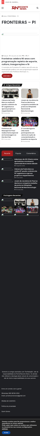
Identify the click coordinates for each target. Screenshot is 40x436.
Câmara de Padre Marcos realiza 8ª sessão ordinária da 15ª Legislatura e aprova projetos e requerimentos (9, 105)
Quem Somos (6, 411)
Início (5, 16)
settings (5, 429)
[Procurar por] (37, 8)
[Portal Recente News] (20, 8)
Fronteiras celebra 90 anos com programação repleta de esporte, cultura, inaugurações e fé (19, 61)
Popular (18, 153)
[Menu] (3, 8)
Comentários (31, 153)
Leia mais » (7, 76)
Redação (5, 56)
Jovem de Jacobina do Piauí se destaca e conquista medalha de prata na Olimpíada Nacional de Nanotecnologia (29, 105)
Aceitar (6, 432)
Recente (7, 153)
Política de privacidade (9, 406)
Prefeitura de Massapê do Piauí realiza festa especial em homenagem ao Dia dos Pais (10, 133)
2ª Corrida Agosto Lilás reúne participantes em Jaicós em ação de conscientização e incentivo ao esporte (29, 134)
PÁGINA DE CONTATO (8, 401)
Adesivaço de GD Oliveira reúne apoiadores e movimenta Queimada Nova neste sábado (26, 161)
